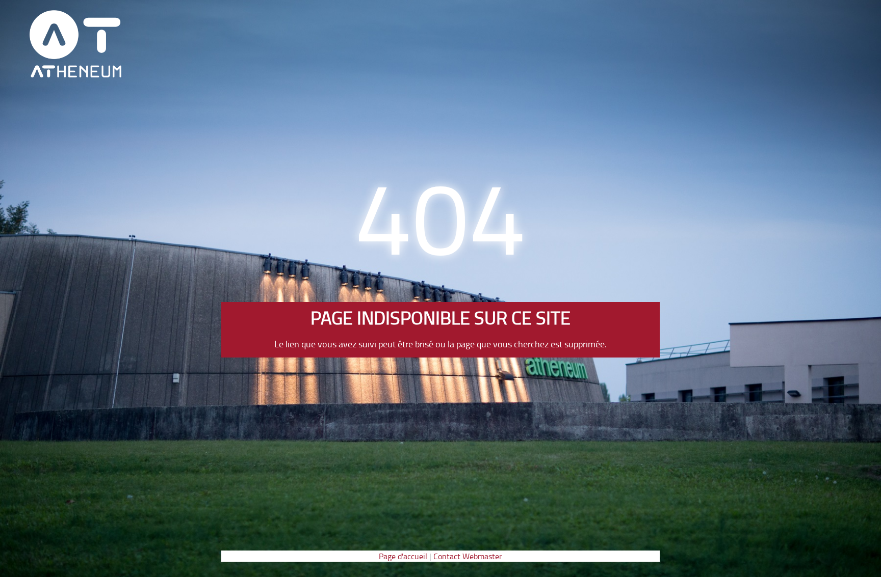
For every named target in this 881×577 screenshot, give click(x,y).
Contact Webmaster (467, 556)
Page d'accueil (403, 556)
